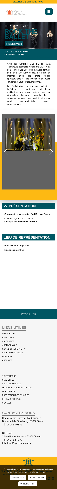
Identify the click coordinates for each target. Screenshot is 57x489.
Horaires (7, 356)
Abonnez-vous (9, 345)
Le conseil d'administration (17, 388)
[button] (6, 152)
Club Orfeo (8, 380)
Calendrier (45, 57)
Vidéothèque (9, 376)
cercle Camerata (11, 384)
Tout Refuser (38, 477)
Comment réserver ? (13, 349)
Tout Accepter (28, 484)
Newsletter (8, 334)
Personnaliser (18, 477)
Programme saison (12, 353)
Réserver (14, 43)
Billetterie (8, 337)
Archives (7, 360)
